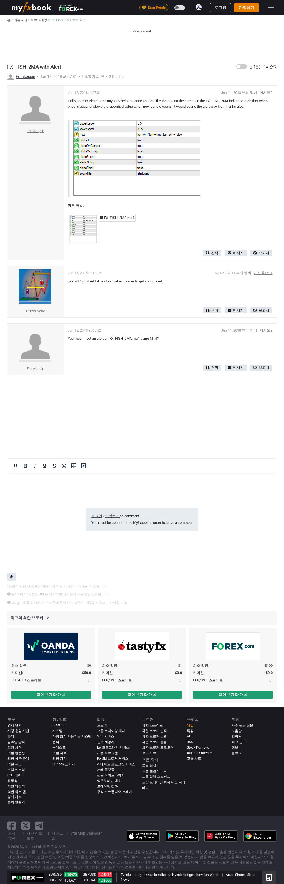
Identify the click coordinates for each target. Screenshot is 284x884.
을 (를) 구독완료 (263, 66)
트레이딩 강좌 (107, 786)
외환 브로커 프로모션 (158, 747)
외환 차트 (59, 753)
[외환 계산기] (269, 877)
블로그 (237, 753)
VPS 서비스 (105, 736)
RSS (190, 742)
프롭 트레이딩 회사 (111, 731)
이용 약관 (11, 835)
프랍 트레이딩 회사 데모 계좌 (163, 782)
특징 (190, 731)
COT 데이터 (16, 775)
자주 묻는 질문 (242, 725)
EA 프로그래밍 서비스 (113, 747)
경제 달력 (14, 725)
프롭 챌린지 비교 (154, 771)
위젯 (190, 725)
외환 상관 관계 (18, 759)
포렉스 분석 (16, 770)
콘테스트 (59, 747)
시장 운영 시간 (18, 731)
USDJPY (55, 880)
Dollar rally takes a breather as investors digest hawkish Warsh (171, 875)
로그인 (220, 7)
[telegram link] (39, 825)
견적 (214, 253)
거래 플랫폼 (106, 770)
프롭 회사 (149, 765)
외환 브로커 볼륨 (154, 742)
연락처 (237, 736)
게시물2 (266, 92)
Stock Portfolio (198, 747)
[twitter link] (25, 825)
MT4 (78, 281)
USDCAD (90, 880)
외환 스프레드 (152, 725)
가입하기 (246, 7)
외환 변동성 (16, 753)
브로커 (102, 725)
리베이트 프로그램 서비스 (116, 764)
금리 (10, 736)
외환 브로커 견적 (154, 731)
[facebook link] (11, 825)
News (125, 880)
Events (126, 875)
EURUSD (55, 874)
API (189, 736)
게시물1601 (263, 273)
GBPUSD (90, 874)
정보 (235, 747)
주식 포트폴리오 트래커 (114, 792)
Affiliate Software (199, 753)
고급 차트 (194, 759)
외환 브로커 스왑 (154, 736)
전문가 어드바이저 (111, 775)
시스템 (57, 731)
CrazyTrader (35, 311)
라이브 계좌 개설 (51, 694)
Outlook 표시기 (63, 764)
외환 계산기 (16, 786)
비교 (145, 788)
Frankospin (25, 77)
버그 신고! (239, 742)
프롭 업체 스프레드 (156, 777)
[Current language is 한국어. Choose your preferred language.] (198, 7)
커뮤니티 (59, 725)
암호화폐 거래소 (109, 781)
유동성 (12, 781)
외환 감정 (59, 759)
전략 (55, 742)
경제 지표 (14, 797)
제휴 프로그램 (107, 753)
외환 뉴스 (14, 764)
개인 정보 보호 (34, 835)
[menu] (271, 7)
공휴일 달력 (16, 742)
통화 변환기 (16, 802)
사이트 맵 (57, 835)
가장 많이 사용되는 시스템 (72, 736)
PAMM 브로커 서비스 (112, 759)
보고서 (263, 253)
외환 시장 (14, 747)
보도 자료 (149, 753)
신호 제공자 (106, 742)
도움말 (237, 731)
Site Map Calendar (86, 833)
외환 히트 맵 (16, 792)
